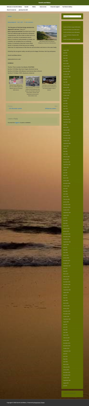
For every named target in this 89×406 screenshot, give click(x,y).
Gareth (26, 6)
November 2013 (66, 375)
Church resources (11, 10)
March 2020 (65, 196)
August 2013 (66, 383)
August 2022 (66, 146)
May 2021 (65, 175)
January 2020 (66, 202)
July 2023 (65, 124)
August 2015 (66, 321)
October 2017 (66, 263)
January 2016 (66, 308)
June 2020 (65, 188)
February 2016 (66, 305)
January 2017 (66, 279)
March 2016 (65, 303)
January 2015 (66, 340)
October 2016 (66, 287)
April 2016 (65, 300)
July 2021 (65, 170)
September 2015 (66, 319)
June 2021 (65, 172)
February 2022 (66, 156)
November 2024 (66, 92)
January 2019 (66, 231)
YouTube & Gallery (67, 6)
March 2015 (65, 335)
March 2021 (65, 178)
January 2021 (66, 180)
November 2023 (66, 119)
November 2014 (66, 345)
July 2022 (65, 148)
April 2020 (65, 194)
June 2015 (65, 327)
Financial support (55, 6)
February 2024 (66, 114)
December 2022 (66, 135)
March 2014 (65, 364)
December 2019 (66, 204)
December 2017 (66, 260)
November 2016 (66, 284)
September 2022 (66, 143)
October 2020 (66, 186)
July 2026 (65, 52)
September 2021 (66, 164)
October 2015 (66, 316)
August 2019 (66, 215)
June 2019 (65, 220)
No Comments (29, 22)
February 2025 (66, 84)
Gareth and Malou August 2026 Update (71, 27)
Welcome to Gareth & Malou (14, 6)
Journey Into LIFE (23, 10)
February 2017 (66, 276)
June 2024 (65, 103)
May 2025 (65, 82)
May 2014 (65, 359)
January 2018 (66, 257)
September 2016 (66, 289)
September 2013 (66, 380)
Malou (34, 6)
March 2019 (65, 225)
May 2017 (65, 271)
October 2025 (66, 74)
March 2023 (65, 127)
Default (10, 16)
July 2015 (65, 324)
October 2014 (66, 348)
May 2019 (65, 223)
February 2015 (66, 337)
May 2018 (65, 249)
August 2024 (66, 98)
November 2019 (66, 207)
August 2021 (66, 167)
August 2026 (66, 50)
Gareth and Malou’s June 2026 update (71, 32)
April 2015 (65, 332)
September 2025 (66, 76)
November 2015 (66, 313)
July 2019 (65, 218)
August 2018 (66, 244)
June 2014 (65, 356)
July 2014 (65, 353)
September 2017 (66, 265)
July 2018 (65, 247)
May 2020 (65, 191)
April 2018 (65, 252)
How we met (43, 6)
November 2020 (66, 183)
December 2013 (66, 372)
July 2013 (65, 385)
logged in (17, 122)
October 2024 (66, 95)
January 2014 (66, 369)
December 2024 (66, 90)
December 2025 (66, 71)
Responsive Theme (39, 402)
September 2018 (66, 242)
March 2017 (65, 273)
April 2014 (65, 361)
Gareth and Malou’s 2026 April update (71, 39)
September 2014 (66, 351)
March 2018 (65, 255)
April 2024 (65, 108)
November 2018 (66, 236)
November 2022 (66, 138)
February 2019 (66, 228)
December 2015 (66, 311)
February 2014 (66, 367)
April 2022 (65, 154)
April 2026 (65, 60)
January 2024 (66, 116)
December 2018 (66, 234)
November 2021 (66, 162)
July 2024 (65, 100)
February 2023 (66, 130)
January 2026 (66, 68)
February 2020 (66, 199)
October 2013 (66, 377)
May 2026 (65, 58)
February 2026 (66, 66)
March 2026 (65, 63)
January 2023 (66, 132)
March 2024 (65, 111)
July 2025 (65, 79)
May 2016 (65, 297)
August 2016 (66, 292)
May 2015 (65, 329)
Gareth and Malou (44, 2)
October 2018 (66, 239)
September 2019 (66, 212)
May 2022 (65, 151)
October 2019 (66, 210)
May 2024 (65, 106)
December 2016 (66, 281)
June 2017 (65, 268)
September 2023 (66, 122)
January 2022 (66, 159)
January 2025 (66, 87)
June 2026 (65, 55)
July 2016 (65, 295)
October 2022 (66, 140)
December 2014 (66, 343)
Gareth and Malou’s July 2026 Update (71, 29)
